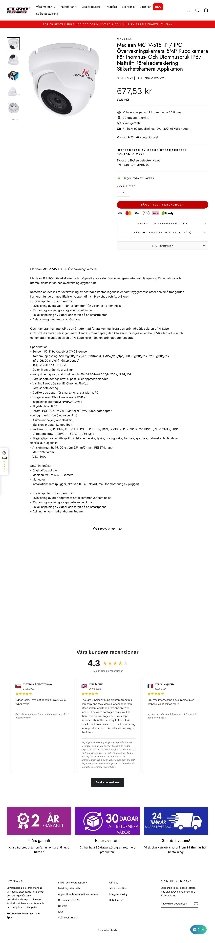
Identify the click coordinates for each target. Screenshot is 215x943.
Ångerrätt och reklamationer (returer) (78, 894)
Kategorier (67, 6)
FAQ (60, 911)
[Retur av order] (107, 821)
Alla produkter (91, 6)
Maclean (125, 38)
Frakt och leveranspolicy (162, 223)
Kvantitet (126, 186)
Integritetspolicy (118, 894)
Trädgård (111, 6)
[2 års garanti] (39, 821)
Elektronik (128, 6)
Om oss (113, 882)
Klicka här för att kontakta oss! (137, 137)
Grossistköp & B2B (68, 900)
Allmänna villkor (118, 888)
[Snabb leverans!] (176, 821)
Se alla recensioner (107, 782)
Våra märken (44, 6)
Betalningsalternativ (69, 888)
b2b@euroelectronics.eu (143, 160)
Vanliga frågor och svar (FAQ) (162, 232)
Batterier (145, 6)
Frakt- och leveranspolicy (72, 882)
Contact (62, 905)
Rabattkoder (116, 900)
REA (158, 6)
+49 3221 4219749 (136, 165)
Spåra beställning (47, 13)
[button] (198, 929)
